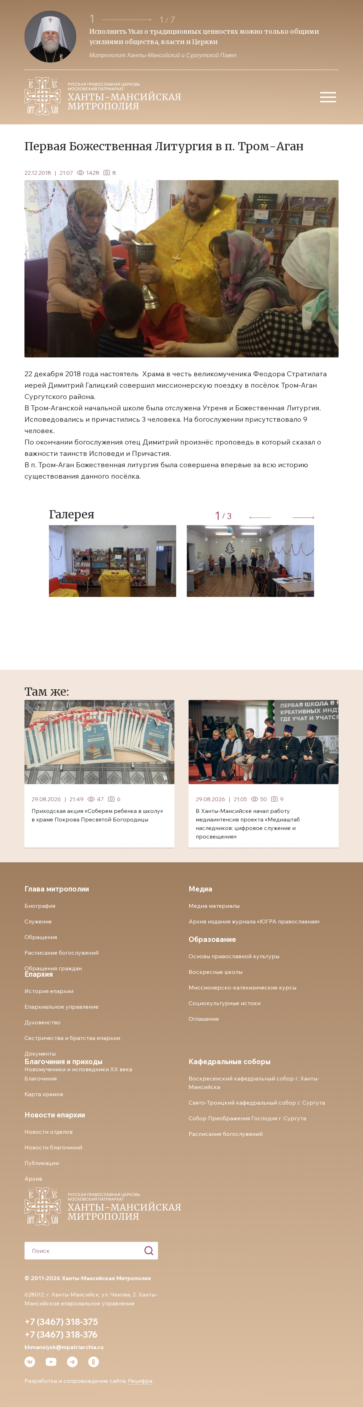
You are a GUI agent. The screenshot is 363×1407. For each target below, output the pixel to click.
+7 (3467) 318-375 (61, 1321)
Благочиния (40, 1078)
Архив (33, 1178)
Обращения (40, 936)
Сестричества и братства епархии (72, 1037)
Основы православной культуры (234, 956)
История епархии (48, 990)
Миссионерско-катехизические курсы (242, 987)
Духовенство (42, 1022)
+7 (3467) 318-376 (60, 1334)
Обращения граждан (53, 968)
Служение (38, 921)
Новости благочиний (53, 1147)
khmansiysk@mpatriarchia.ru (64, 1347)
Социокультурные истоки (225, 1003)
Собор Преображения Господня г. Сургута (247, 1118)
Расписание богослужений (61, 952)
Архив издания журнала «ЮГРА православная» (254, 921)
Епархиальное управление (61, 1006)
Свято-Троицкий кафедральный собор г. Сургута (257, 1102)
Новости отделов (48, 1131)
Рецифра (140, 1380)
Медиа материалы (214, 905)
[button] (127, 20)
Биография (39, 905)
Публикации (41, 1162)
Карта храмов (43, 1094)
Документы (40, 1053)
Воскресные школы (215, 971)
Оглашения (204, 1018)
